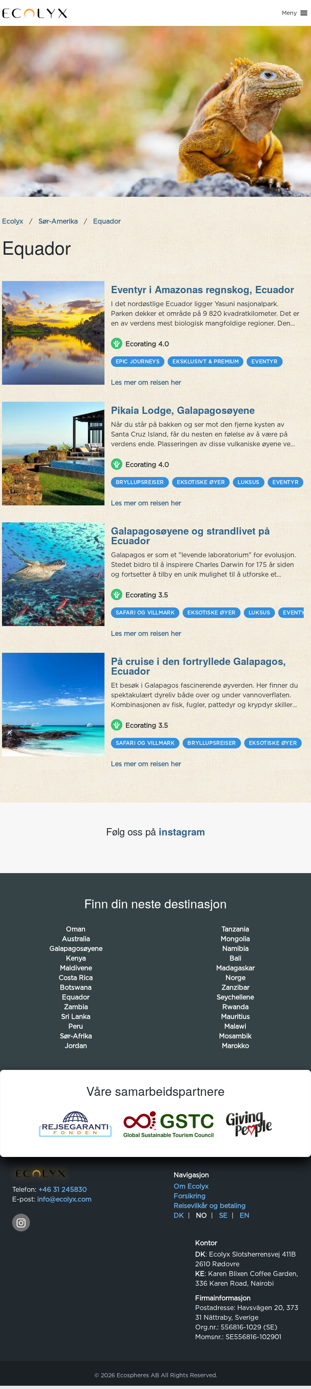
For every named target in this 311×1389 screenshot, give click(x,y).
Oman (75, 929)
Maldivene (76, 967)
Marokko (235, 1045)
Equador (75, 997)
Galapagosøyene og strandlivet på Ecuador (190, 535)
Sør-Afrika (76, 1036)
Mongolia (235, 938)
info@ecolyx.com (64, 1199)
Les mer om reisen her (146, 382)
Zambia (76, 1006)
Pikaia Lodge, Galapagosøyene (183, 410)
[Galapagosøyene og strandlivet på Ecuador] (53, 574)
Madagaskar (235, 967)
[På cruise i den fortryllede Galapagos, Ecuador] (53, 704)
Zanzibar (235, 987)
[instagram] (21, 1222)
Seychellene (235, 997)
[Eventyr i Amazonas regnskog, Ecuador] (53, 333)
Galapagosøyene (75, 948)
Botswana (76, 987)
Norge (235, 977)
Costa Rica (76, 977)
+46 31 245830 (62, 1189)
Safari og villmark (145, 612)
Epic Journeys (138, 361)
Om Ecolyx (191, 1186)
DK (179, 1215)
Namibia (235, 948)
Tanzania (235, 929)
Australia (76, 938)
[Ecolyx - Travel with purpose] (38, 1174)
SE (223, 1215)
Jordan (76, 1045)
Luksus (249, 482)
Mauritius (235, 1016)
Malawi (235, 1026)
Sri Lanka (75, 1016)
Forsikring (190, 1195)
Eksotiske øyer (201, 482)
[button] (289, 13)
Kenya (76, 958)
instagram (182, 831)
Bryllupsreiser (140, 482)
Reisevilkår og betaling (210, 1205)
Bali (235, 958)
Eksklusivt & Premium (206, 361)
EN (244, 1215)
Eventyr (264, 361)
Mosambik (235, 1036)
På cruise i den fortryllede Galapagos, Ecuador (198, 665)
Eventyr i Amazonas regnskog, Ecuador (202, 289)
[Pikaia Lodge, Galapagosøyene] (53, 453)
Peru (75, 1026)
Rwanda (235, 1006)
